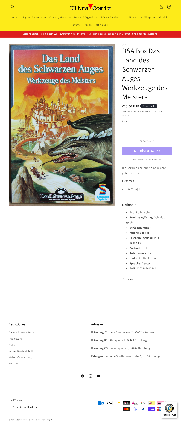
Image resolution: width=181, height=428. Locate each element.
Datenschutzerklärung (21, 332)
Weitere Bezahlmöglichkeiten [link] (147, 159)
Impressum (15, 338)
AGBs (12, 344)
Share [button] (129, 279)
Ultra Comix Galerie (25, 419)
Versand (138, 111)
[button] (13, 7)
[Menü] (175, 404)
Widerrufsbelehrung (20, 357)
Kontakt (13, 363)
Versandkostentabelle (21, 351)
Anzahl (125, 121)
